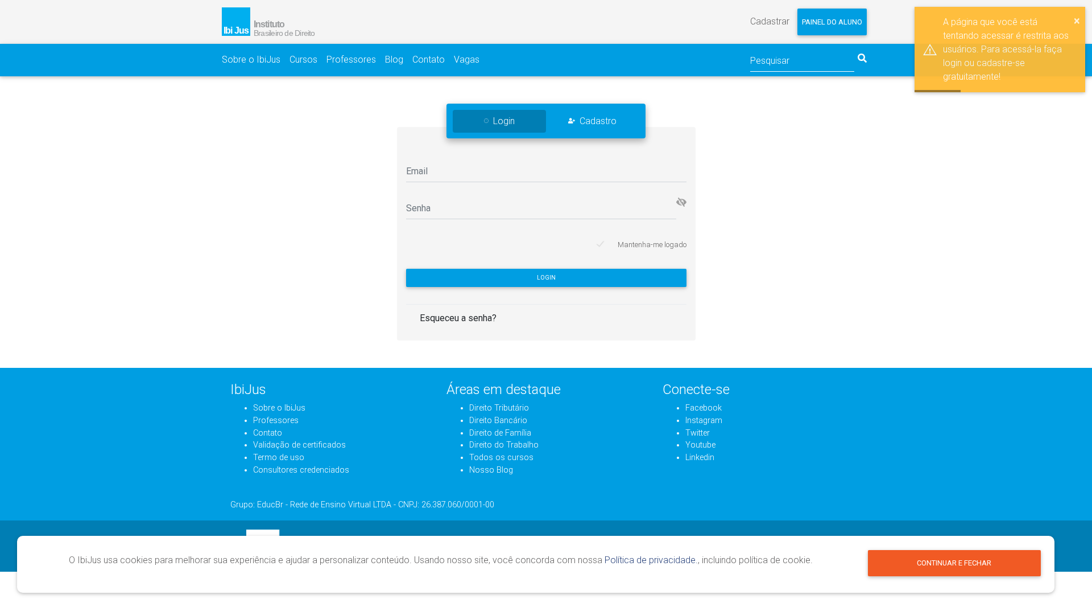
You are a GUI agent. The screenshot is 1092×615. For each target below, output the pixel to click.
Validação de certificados (299, 445)
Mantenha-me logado (652, 244)
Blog (394, 59)
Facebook (703, 408)
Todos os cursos (501, 457)
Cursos (303, 59)
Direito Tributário (499, 408)
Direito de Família (500, 433)
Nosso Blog (491, 470)
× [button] (1077, 20)
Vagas (466, 59)
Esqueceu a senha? (458, 318)
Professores (351, 59)
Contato (428, 59)
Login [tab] (504, 121)
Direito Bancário (498, 420)
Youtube (700, 445)
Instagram (703, 420)
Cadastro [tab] (598, 121)
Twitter (697, 433)
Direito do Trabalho (504, 445)
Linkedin (699, 457)
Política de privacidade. (651, 560)
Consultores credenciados (301, 470)
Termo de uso (278, 457)
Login (546, 277)
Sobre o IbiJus (251, 59)
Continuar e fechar (954, 563)
